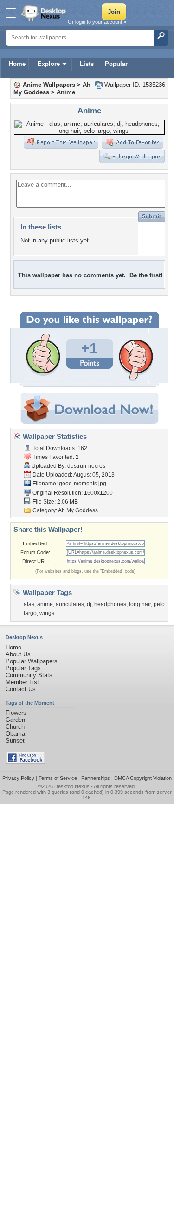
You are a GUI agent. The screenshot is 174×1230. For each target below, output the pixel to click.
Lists (87, 63)
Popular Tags (23, 668)
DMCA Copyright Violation (143, 778)
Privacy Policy (18, 778)
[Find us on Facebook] (25, 761)
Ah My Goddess (78, 510)
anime (45, 604)
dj (89, 604)
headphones (110, 604)
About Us (18, 654)
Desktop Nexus (72, 786)
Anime (66, 92)
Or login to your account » (97, 22)
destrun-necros (86, 466)
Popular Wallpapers (32, 661)
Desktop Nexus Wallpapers (44, 13)
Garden (15, 719)
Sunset (15, 740)
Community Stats (29, 675)
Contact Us (21, 689)
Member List (22, 682)
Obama (15, 733)
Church (15, 726)
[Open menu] (10, 13)
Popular (116, 63)
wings (46, 613)
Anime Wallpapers (49, 84)
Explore (49, 63)
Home (17, 63)
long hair (140, 604)
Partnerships (95, 778)
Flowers (16, 712)
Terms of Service (58, 778)
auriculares (70, 604)
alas (29, 604)
